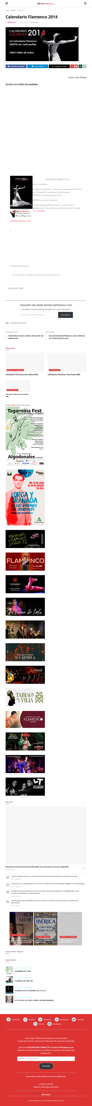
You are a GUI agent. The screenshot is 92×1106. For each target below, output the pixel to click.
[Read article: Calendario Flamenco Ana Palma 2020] (18, 386)
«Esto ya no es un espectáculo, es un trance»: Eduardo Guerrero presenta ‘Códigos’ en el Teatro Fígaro (48, 884)
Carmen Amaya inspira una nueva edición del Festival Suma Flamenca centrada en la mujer (44, 876)
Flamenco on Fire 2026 (24, 981)
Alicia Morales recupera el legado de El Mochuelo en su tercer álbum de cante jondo (21, 940)
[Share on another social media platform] (84, 66)
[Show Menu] (7, 3)
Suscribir (46, 1066)
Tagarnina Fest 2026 (23, 971)
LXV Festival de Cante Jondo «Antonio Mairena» (34, 1000)
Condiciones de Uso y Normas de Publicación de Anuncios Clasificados (46, 1041)
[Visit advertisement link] (46, 130)
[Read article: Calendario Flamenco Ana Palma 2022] (25, 362)
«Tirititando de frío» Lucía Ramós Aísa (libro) (69, 941)
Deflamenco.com (37, 1101)
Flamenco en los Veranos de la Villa (30, 991)
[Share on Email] (76, 66)
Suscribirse (65, 315)
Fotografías (21, 10)
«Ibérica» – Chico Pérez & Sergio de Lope (44, 941)
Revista (13, 10)
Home (7, 10)
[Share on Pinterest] (72, 66)
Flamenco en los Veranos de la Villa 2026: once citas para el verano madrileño (37, 867)
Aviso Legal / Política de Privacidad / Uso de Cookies (46, 1038)
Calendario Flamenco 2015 (20, 221)
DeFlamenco (12, 22)
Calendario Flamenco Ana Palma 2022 (22, 374)
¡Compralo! (40, 211)
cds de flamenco (18, 935)
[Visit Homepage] (46, 3)
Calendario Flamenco (18, 323)
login (14, 405)
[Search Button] (85, 3)
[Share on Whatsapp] (80, 66)
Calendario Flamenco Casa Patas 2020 (64, 374)
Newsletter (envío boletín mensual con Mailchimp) (46, 1076)
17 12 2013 (24, 22)
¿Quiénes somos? (46, 1084)
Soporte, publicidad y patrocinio (46, 1087)
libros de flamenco (15, 370)
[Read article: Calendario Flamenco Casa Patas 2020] (67, 362)
